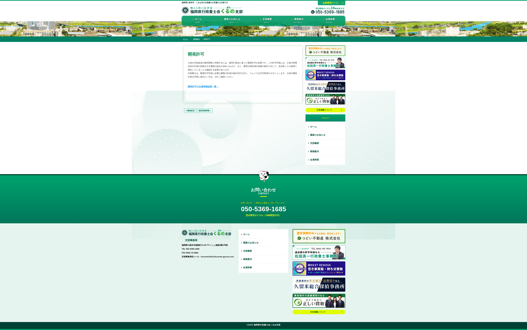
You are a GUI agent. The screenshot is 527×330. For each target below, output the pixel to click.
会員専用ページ (330, 3)
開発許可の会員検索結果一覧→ (203, 86)
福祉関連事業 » (205, 111)
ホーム (185, 39)
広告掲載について (324, 110)
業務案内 (196, 39)
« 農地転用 (190, 111)
